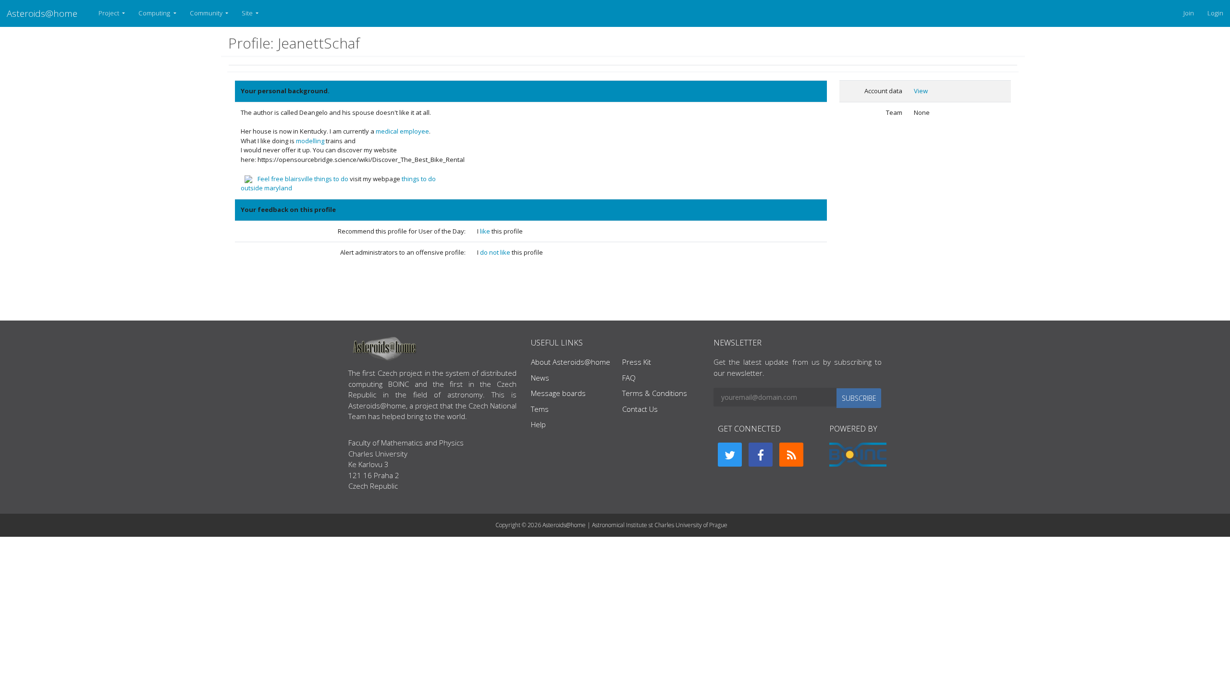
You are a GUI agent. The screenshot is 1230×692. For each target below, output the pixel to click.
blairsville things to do (316, 178)
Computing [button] (155, 13)
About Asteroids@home (570, 362)
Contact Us (640, 409)
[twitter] (730, 455)
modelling (310, 140)
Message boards (558, 393)
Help (538, 424)
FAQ (629, 378)
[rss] (791, 455)
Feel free (270, 178)
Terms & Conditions (654, 393)
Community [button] (207, 13)
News (540, 378)
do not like (496, 252)
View (921, 90)
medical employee (402, 131)
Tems (540, 409)
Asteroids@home (42, 13)
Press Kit (636, 362)
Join (1188, 13)
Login (1215, 13)
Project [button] (109, 13)
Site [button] (248, 13)
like (486, 231)
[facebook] (761, 455)
